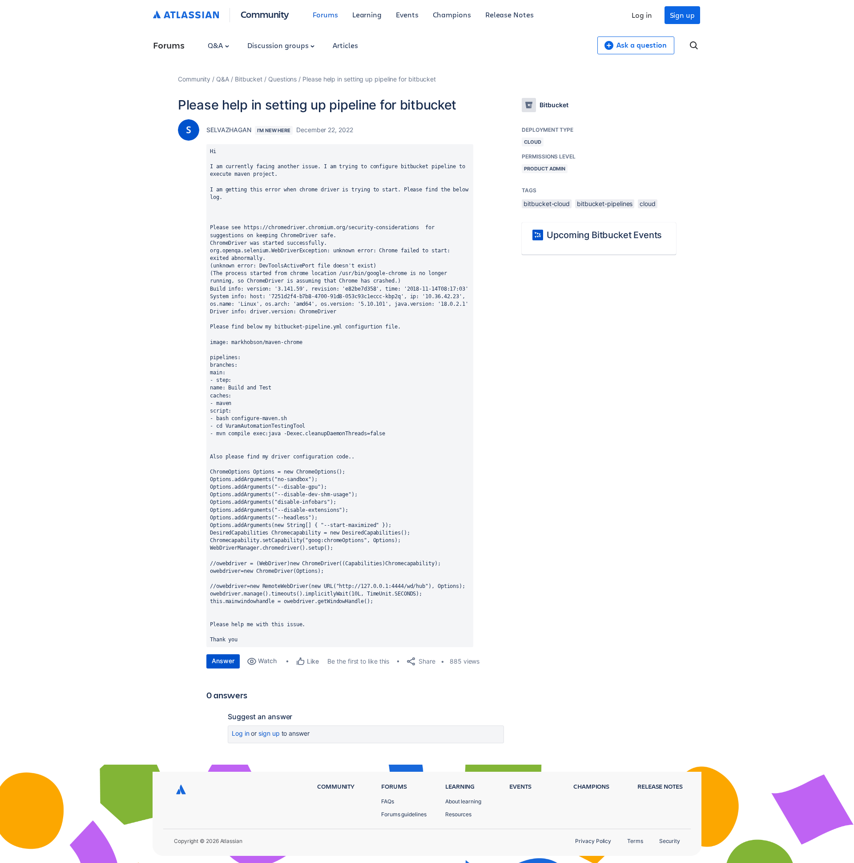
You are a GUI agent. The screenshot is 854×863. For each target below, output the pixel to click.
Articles (345, 45)
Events (407, 14)
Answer (223, 660)
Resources (458, 814)
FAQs (387, 801)
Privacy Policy (593, 841)
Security (669, 841)
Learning (367, 14)
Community (265, 14)
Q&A (216, 45)
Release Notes (509, 14)
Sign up (682, 15)
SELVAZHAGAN (228, 130)
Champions (452, 14)
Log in (642, 15)
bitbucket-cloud (547, 203)
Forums (325, 14)
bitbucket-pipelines (604, 203)
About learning (463, 801)
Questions (282, 79)
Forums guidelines (404, 814)
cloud (648, 203)
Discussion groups (278, 45)
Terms (635, 841)
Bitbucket (248, 79)
